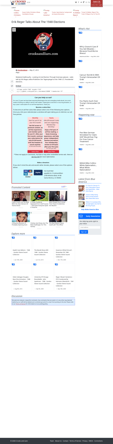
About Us (58, 441)
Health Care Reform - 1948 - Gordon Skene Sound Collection (21, 252)
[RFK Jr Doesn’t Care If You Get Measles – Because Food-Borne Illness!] (89, 37)
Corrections (98, 441)
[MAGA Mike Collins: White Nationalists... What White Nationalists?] (89, 154)
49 (79, 149)
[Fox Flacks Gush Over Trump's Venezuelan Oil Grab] (89, 92)
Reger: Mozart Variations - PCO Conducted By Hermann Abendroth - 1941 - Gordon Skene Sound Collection (65, 281)
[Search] (89, 2)
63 (79, 87)
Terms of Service (21, 304)
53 (79, 61)
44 (79, 118)
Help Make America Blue (90, 209)
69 (79, 32)
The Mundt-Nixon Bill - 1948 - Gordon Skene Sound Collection (41, 252)
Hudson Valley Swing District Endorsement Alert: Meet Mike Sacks (92, 196)
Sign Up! (84, 232)
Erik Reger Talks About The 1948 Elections (38, 22)
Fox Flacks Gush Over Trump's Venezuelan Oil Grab (90, 103)
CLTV (28, 2)
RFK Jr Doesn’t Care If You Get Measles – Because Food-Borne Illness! (89, 49)
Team (52, 441)
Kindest (27, 176)
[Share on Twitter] (12, 86)
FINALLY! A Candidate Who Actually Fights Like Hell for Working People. (93, 204)
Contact (65, 441)
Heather (82, 82)
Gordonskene (22, 70)
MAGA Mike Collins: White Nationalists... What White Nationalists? (88, 166)
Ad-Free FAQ (36, 157)
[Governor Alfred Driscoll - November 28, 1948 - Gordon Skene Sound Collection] (65, 242)
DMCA (91, 441)
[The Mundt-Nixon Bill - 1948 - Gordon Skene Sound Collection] (43, 242)
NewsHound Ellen (84, 56)
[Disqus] (43, 367)
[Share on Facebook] (12, 81)
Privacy (84, 441)
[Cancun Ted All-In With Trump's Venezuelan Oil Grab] (89, 66)
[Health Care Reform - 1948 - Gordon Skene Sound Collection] (22, 242)
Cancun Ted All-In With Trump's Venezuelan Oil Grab (90, 77)
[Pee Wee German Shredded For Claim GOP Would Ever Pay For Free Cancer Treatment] (89, 124)
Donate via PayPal (38, 172)
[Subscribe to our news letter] (86, 2)
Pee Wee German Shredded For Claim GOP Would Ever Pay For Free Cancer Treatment (88, 137)
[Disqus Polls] (43, 326)
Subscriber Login (97, 5)
